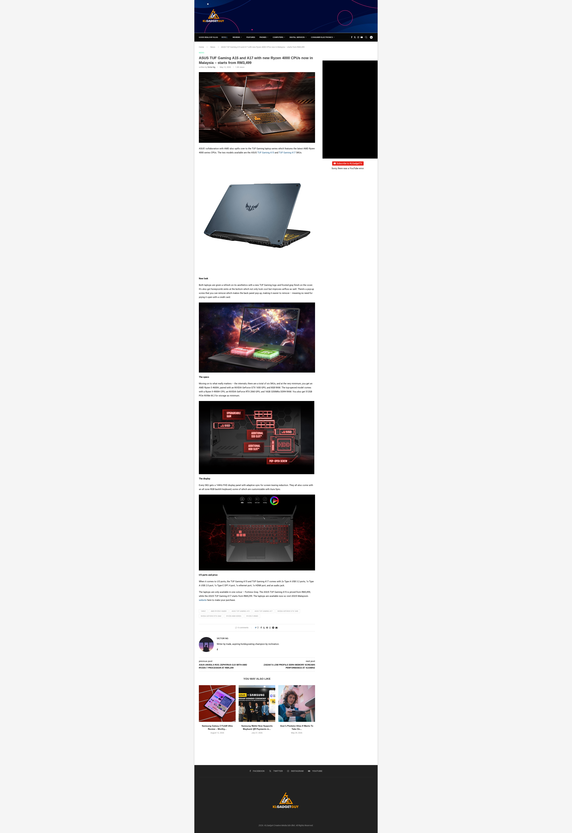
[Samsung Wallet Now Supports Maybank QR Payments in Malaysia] (257, 703)
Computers (278, 37)
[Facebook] (351, 37)
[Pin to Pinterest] (267, 627)
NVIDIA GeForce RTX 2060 (211, 616)
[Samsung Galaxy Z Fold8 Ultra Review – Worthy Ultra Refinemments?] (217, 703)
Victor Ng (211, 67)
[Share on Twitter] (264, 627)
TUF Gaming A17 (287, 152)
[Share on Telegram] (273, 627)
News (212, 47)
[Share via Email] (276, 627)
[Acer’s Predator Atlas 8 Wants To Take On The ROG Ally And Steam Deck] (296, 703)
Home (201, 47)
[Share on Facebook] (261, 627)
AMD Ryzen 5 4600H (219, 611)
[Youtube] (362, 37)
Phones (262, 37)
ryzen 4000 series (233, 616)
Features (250, 37)
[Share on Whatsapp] (270, 627)
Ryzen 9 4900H (252, 616)
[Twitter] (355, 37)
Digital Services (297, 37)
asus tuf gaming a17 (263, 611)
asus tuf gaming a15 (241, 611)
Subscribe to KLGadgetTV (349, 163)
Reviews (236, 37)
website (203, 600)
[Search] (366, 37)
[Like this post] (258, 627)
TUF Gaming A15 (265, 152)
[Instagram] (358, 37)
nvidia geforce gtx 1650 (288, 611)
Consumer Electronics (322, 37)
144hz (203, 611)
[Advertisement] (319, 16)
